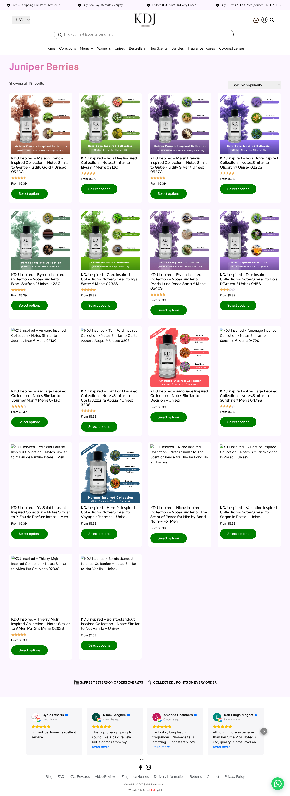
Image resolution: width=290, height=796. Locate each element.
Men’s (84, 48)
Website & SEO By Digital (145, 790)
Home (50, 48)
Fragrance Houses (201, 48)
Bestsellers (137, 48)
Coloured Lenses (231, 48)
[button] (26, 731)
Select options (29, 193)
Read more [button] (100, 747)
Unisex (120, 48)
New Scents (158, 48)
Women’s (104, 48)
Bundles (178, 48)
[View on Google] (35, 717)
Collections (67, 48)
